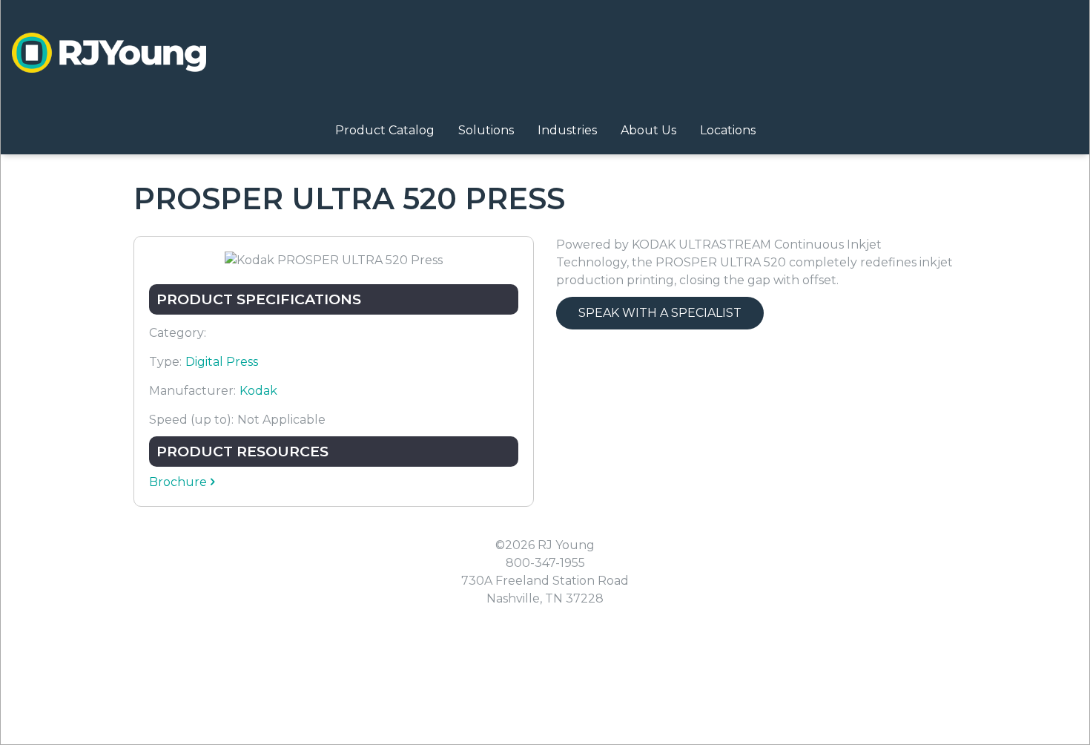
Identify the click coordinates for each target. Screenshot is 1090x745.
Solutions (486, 130)
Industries (567, 130)
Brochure (178, 482)
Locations (728, 130)
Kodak (258, 391)
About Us (648, 130)
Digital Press (221, 362)
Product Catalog (385, 130)
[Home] (109, 52)
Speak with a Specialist (659, 313)
